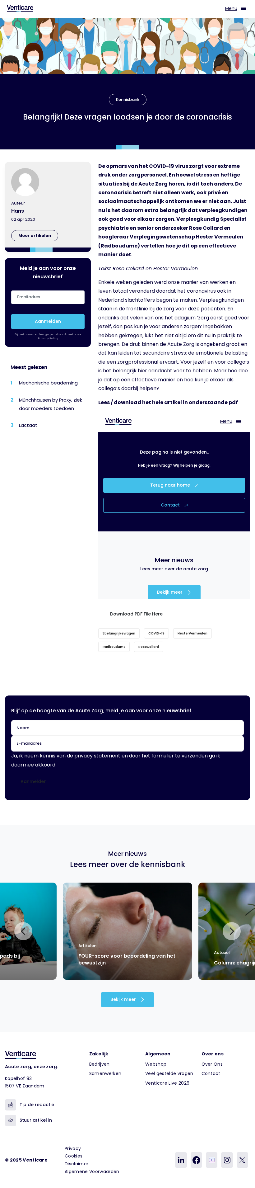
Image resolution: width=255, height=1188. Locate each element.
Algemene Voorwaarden (92, 1171)
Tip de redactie (37, 1104)
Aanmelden (48, 321)
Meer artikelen (34, 235)
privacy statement (97, 755)
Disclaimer (76, 1164)
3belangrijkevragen (119, 633)
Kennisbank (127, 99)
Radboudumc (114, 646)
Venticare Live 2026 (167, 1083)
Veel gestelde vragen (169, 1073)
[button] (23, 931)
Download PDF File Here (135, 614)
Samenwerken (105, 1073)
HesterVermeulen (192, 633)
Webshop (155, 1064)
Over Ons (212, 1064)
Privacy (73, 1148)
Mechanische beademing (48, 383)
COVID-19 (156, 633)
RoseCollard (148, 646)
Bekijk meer (123, 999)
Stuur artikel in (36, 1120)
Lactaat (28, 425)
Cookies (73, 1156)
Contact (211, 1073)
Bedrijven (99, 1064)
